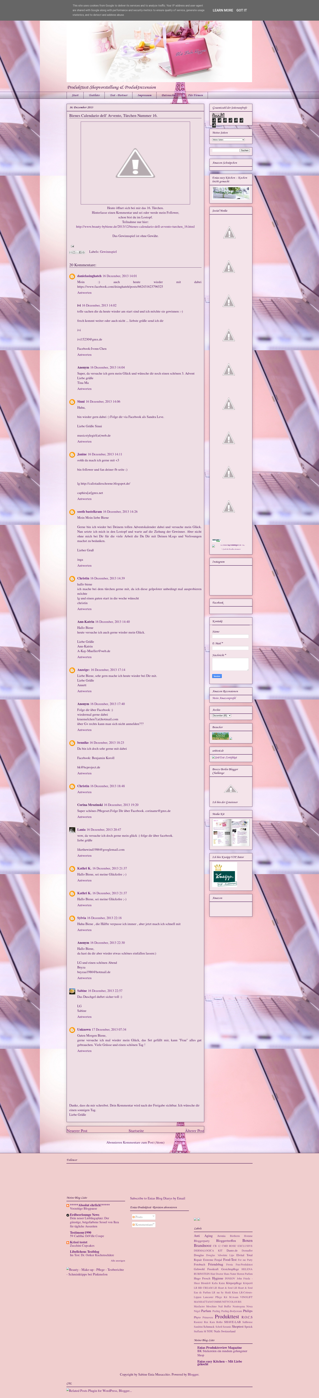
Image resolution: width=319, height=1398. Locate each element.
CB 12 (216, 1245)
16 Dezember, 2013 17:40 (107, 703)
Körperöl (248, 1283)
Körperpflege (234, 1283)
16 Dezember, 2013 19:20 (121, 804)
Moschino (211, 1306)
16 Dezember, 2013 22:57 (105, 990)
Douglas (199, 1255)
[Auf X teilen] (77, 252)
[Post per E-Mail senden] (71, 245)
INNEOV (230, 1278)
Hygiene (217, 1278)
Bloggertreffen (226, 1240)
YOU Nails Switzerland (221, 1331)
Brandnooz (203, 1245)
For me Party (245, 1259)
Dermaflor (247, 1250)
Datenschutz (169, 95)
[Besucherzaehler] (220, 739)
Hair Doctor (217, 1273)
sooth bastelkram (89, 511)
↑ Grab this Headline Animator (230, 549)
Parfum (206, 1311)
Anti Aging (203, 1235)
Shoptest (238, 1326)
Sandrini (198, 1326)
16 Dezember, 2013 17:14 (108, 669)
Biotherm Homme (241, 1236)
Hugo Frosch (202, 1278)
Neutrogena (239, 1306)
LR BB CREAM (203, 1287)
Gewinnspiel (108, 251)
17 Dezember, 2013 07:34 (109, 1029)
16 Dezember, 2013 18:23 (107, 742)
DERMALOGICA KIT (208, 1250)
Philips (248, 1311)
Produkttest (227, 1316)
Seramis (227, 1326)
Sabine (82, 990)
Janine (82, 454)
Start (75, 95)
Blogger (193, 1374)
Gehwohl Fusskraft (206, 1269)
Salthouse (247, 1322)
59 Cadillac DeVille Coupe (87, 1236)
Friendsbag (215, 1264)
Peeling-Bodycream (231, 1311)
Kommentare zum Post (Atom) (143, 1142)
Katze (222, 1283)
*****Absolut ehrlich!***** (90, 1205)
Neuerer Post (77, 1130)
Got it (241, 10)
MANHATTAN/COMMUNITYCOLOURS (217, 1301)
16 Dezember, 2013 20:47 (104, 829)
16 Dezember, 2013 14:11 (105, 454)
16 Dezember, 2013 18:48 (107, 786)
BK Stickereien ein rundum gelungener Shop (222, 1353)
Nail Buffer (224, 1306)
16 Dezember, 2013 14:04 (107, 367)
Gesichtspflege (230, 1269)
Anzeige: (83, 669)
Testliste (94, 95)
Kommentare (144, 1224)
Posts (139, 1217)
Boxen (247, 1240)
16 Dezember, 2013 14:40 (112, 621)
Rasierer (198, 1322)
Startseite (136, 1130)
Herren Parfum (245, 1273)
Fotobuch (199, 1264)
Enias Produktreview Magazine (219, 1347)
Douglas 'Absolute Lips (220, 1255)
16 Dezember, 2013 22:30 (107, 942)
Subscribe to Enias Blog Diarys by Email (157, 1198)
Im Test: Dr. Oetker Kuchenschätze (92, 1255)
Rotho (219, 1322)
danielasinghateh (89, 275)
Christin (83, 578)
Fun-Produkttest (244, 1264)
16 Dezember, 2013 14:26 (120, 511)
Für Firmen (195, 95)
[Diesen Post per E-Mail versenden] (70, 252)
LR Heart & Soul (223, 1287)
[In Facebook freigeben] (80, 252)
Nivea (249, 1306)
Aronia (221, 1236)
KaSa (215, 1283)
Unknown (84, 1029)
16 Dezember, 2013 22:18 (104, 918)
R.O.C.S (247, 1317)
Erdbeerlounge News (84, 1214)
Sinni (81, 401)
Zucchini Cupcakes (82, 1245)
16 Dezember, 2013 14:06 (103, 401)
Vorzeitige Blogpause (83, 1208)
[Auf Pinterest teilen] (83, 252)
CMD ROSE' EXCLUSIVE (237, 1245)
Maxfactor (199, 1306)
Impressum (144, 95)
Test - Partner (118, 95)
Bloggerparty (202, 1241)
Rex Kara (209, 1322)
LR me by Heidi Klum (225, 1292)
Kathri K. (84, 868)
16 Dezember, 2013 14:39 (107, 578)
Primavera (208, 1317)
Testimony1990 (80, 1232)
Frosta (229, 1264)
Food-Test (230, 1259)
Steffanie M (200, 1331)
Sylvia (81, 917)
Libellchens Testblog (84, 1251)
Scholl (218, 1326)
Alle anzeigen (118, 1260)
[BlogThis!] (74, 252)
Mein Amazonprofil (224, 698)
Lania (81, 829)
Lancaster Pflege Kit (215, 1297)
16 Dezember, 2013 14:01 (120, 276)
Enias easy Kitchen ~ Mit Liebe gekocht (219, 1362)
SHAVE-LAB (232, 1322)
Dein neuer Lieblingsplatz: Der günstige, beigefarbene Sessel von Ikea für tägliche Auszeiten (94, 1222)
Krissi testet (78, 1242)
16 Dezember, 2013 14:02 (99, 305)
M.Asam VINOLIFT (241, 1297)
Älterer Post (194, 1130)
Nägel (197, 1311)
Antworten (84, 292)
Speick (248, 1326)
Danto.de (232, 1250)
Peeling (216, 1311)
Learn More (223, 10)
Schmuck (208, 1326)
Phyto (197, 1317)
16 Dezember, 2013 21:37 (109, 868)
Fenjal (218, 1260)
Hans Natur (230, 1273)
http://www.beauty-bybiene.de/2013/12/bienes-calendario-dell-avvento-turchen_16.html (135, 226)
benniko (83, 742)
